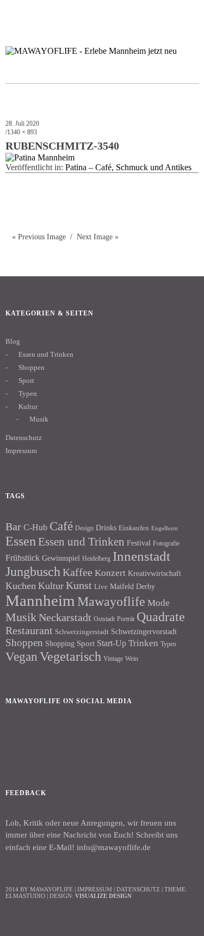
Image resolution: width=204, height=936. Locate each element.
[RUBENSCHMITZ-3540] (40, 157)
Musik (38, 419)
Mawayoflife (111, 601)
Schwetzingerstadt (82, 632)
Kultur (28, 406)
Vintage (113, 658)
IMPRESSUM (94, 889)
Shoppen (31, 367)
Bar (13, 526)
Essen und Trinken (45, 354)
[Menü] (19, 13)
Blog (12, 341)
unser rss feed (184, 13)
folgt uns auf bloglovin (120, 13)
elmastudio (25, 895)
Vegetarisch (70, 656)
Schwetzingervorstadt (144, 631)
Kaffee (77, 572)
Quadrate (161, 617)
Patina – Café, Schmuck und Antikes (128, 167)
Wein (131, 658)
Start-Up (111, 643)
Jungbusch (32, 571)
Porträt (125, 619)
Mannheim (40, 600)
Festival (139, 542)
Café (61, 526)
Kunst (79, 585)
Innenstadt (141, 556)
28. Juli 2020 (22, 123)
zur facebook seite (141, 13)
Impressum (21, 451)
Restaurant (29, 630)
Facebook (19, 738)
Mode (158, 603)
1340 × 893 (22, 132)
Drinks (106, 528)
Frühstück (22, 557)
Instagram (48, 738)
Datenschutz (23, 437)
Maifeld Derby (132, 586)
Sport (26, 380)
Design (84, 528)
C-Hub (35, 527)
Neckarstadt (65, 617)
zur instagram (162, 13)
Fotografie (166, 543)
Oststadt (104, 619)
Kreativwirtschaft (154, 573)
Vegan (21, 657)
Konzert (110, 573)
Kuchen (20, 585)
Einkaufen (134, 528)
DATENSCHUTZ (138, 889)
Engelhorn (164, 528)
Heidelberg (96, 558)
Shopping (60, 643)
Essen (20, 541)
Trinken (143, 642)
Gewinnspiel (61, 558)
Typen (27, 393)
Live (101, 586)
